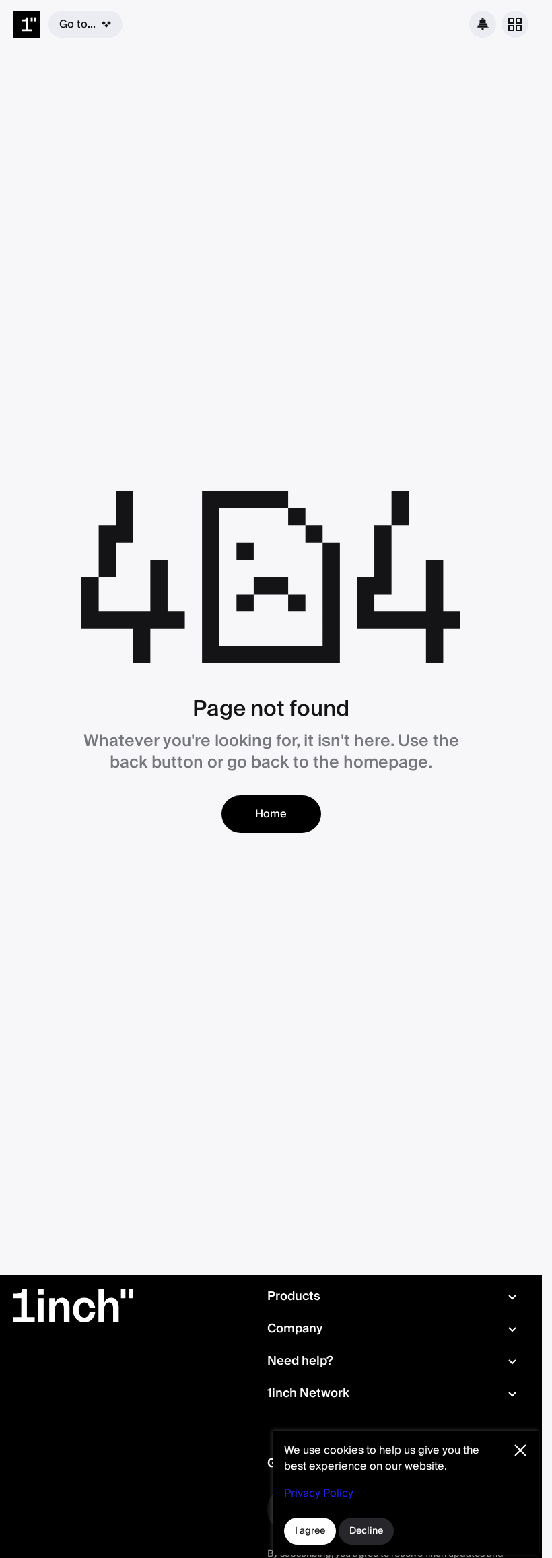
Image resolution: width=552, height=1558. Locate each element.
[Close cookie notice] (520, 1450)
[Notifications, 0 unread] (482, 24)
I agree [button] (310, 1531)
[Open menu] (515, 24)
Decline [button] (366, 1531)
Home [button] (271, 814)
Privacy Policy (318, 1493)
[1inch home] (26, 24)
